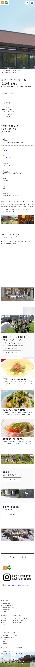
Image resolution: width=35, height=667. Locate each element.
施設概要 (7, 103)
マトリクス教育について (8, 605)
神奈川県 (5, 93)
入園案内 (7, 116)
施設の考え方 (6, 609)
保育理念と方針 (6, 603)
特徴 (5, 105)
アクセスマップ (8, 107)
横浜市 (12, 93)
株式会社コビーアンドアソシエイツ (10, 635)
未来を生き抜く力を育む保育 (9, 607)
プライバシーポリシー (13, 652)
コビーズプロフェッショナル (21, 618)
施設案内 (4, 615)
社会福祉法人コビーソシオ (8, 637)
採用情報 (19, 647)
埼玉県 (4, 622)
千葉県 (4, 624)
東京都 (4, 618)
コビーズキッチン (18, 622)
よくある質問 (8, 114)
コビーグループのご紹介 (8, 632)
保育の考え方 (8, 109)
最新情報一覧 (5, 647)
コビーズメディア (9, 112)
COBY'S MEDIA (18, 615)
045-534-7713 (7, 150)
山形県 (4, 626)
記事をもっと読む (12, 352)
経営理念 (5, 643)
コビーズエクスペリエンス (20, 620)
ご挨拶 (4, 639)
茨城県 (4, 629)
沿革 (4, 641)
